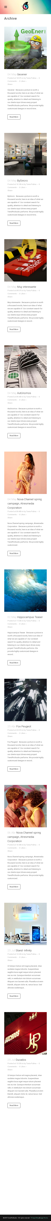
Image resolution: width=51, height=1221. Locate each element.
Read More (14, 117)
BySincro (22, 180)
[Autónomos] (25, 366)
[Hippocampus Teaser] (25, 590)
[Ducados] (25, 1033)
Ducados (21, 1059)
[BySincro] (25, 154)
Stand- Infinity (24, 950)
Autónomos (24, 393)
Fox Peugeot (23, 726)
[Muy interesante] (25, 260)
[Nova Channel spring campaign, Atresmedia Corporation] (25, 473)
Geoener (22, 74)
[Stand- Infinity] (25, 924)
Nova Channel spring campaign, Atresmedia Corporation (25, 503)
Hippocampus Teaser (30, 617)
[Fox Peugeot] (25, 700)
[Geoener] (25, 48)
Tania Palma (31, 78)
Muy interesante (26, 286)
